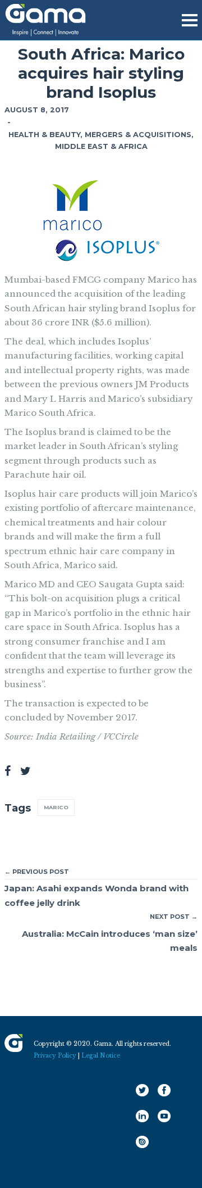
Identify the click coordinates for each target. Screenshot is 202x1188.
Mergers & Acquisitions (138, 134)
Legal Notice (100, 1055)
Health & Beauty (44, 134)
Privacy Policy (55, 1055)
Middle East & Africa (101, 146)
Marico (56, 807)
